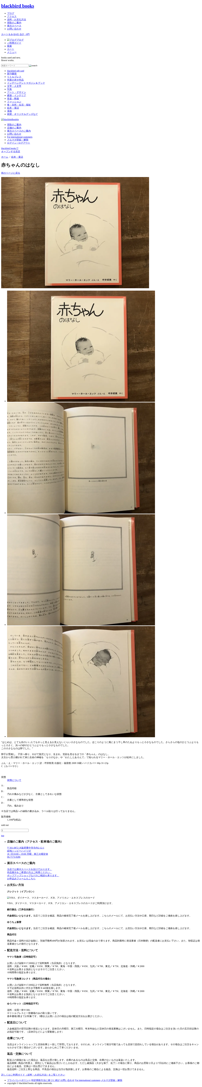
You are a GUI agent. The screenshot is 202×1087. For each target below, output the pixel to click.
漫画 (9, 111)
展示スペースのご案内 (19, 131)
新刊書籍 (12, 73)
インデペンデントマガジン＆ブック (26, 83)
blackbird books (17, 5)
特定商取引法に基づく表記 (45, 1080)
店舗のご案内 (14, 127)
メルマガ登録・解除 (17, 139)
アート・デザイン (16, 92)
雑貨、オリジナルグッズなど (22, 114)
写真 (9, 89)
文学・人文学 (14, 86)
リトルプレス (14, 76)
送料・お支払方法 (16, 19)
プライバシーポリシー (19, 1080)
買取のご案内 (14, 22)
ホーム (4, 157)
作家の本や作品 (15, 80)
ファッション (14, 101)
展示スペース (14, 25)
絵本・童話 (13, 108)
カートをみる (15, 34)
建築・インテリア (16, 95)
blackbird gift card (15, 71)
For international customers (19, 137)
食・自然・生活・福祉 (19, 104)
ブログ (10, 13)
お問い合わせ (14, 29)
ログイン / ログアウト (18, 143)
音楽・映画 (13, 98)
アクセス (12, 16)
